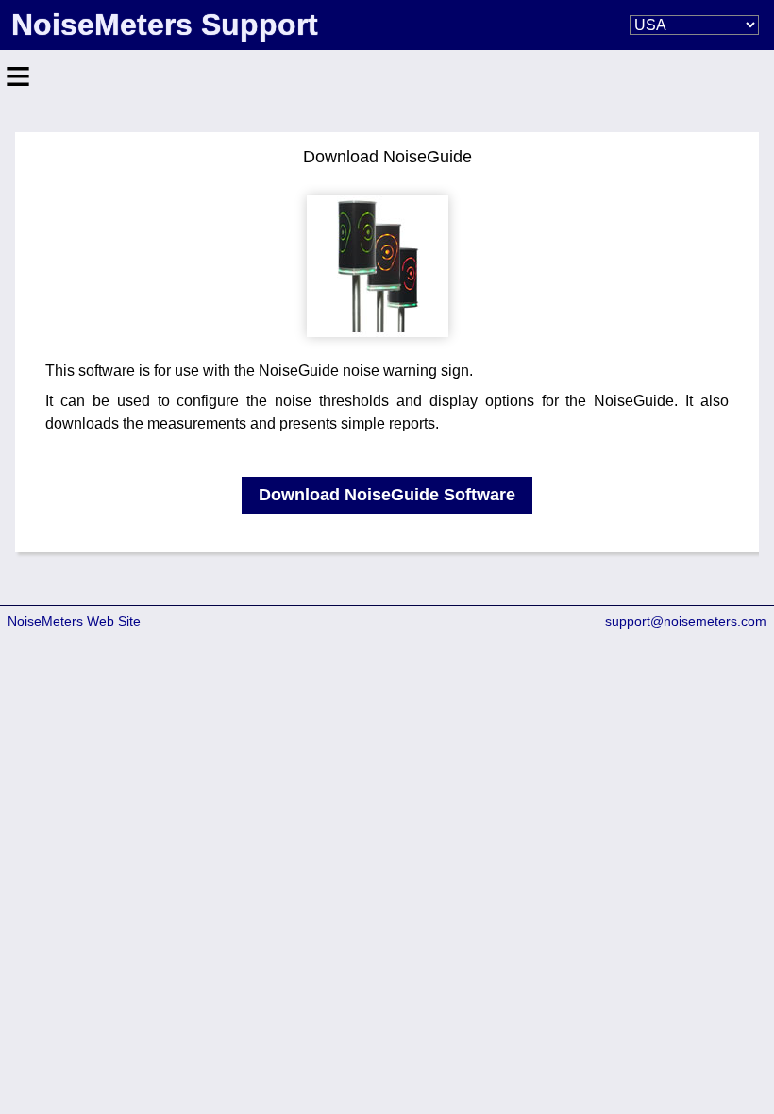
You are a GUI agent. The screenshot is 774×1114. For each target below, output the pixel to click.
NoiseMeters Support (164, 25)
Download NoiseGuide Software (387, 494)
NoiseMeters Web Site (74, 621)
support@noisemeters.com (685, 621)
